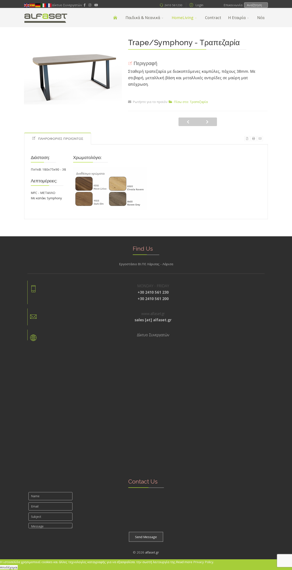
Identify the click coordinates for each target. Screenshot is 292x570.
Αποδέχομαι (9, 567)
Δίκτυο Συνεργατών (67, 5)
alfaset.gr (152, 552)
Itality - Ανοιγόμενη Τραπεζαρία (188, 122)
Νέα (260, 17)
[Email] (260, 138)
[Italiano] (43, 5)
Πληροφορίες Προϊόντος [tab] (60, 138)
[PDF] (247, 138)
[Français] (49, 5)
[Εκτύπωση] (254, 138)
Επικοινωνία (233, 5)
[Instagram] (89, 5)
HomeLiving (182, 17)
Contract (213, 17)
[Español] (32, 5)
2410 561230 (173, 5)
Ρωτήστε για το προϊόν (150, 102)
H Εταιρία (237, 17)
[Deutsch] (38, 5)
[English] (27, 5)
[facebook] (85, 5)
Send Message (146, 537)
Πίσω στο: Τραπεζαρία (191, 102)
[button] (195, 4)
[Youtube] (96, 5)
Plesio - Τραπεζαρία (207, 122)
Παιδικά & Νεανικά (142, 17)
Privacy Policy (203, 562)
